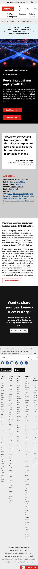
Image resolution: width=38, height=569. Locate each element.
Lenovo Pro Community (27, 408)
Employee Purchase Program (27, 489)
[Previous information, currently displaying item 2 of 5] (4, 31)
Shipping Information (35, 403)
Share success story (19, 330)
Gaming (10, 420)
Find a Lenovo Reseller (35, 446)
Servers (18, 184)
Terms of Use (28, 556)
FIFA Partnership (2, 461)
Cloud (10, 194)
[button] (32, 2)
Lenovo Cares (2, 449)
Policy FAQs (35, 391)
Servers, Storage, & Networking (11, 435)
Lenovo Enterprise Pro (27, 430)
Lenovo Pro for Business (26, 418)
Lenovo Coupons (10, 479)
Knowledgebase (27, 529)
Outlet (10, 470)
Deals (10, 473)
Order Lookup (35, 411)
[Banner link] (19, 29)
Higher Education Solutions (19, 430)
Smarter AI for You (10, 397)
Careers (2, 455)
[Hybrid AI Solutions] (16, 21)
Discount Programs (19, 449)
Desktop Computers (10, 406)
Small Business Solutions (18, 389)
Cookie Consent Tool (21, 550)
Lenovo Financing (27, 451)
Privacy (12, 550)
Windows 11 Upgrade (10, 499)
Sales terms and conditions (27, 559)
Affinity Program (27, 478)
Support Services (16, 187)
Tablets (10, 426)
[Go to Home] (8, 8)
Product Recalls (2, 430)
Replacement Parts (35, 428)
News (2, 390)
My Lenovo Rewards (27, 441)
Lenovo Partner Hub (27, 500)
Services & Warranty (10, 457)
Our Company (2, 385)
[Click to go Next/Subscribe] (28, 357)
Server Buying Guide (27, 537)
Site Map (19, 556)
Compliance (2, 410)
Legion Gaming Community (27, 385)
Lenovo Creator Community (27, 397)
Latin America (14, 189)
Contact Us (35, 386)
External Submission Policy (10, 559)
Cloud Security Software (11, 489)
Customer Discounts (27, 460)
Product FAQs (10, 465)
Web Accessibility (2, 404)
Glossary (27, 523)
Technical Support (35, 436)
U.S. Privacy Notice (10, 556)
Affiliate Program (27, 469)
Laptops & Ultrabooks (10, 388)
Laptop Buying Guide (26, 510)
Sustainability (19, 201)
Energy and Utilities (17, 182)
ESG (2, 415)
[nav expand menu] (3, 14)
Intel (13, 191)
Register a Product (35, 420)
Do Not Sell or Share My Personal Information (18, 553)
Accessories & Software (11, 447)
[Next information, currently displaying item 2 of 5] (33, 31)
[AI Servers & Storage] (33, 21)
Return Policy (35, 396)
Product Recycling (2, 421)
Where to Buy (27, 518)
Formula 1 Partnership (2, 469)
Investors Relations (2, 396)
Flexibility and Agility (21, 194)
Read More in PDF (12, 280)
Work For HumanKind (2, 478)
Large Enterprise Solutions (19, 400)
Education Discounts (19, 440)
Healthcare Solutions (19, 419)
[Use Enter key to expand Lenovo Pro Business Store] (27, 2)
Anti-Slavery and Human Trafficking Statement (19, 562)
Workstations (10, 414)
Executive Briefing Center (2, 440)
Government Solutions (19, 410)
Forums (35, 454)
